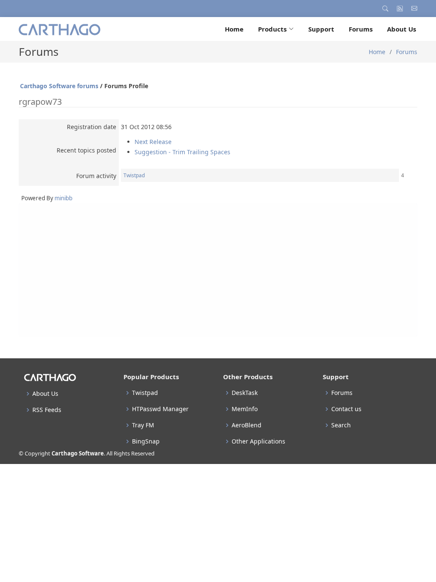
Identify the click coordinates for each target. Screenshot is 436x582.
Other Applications (258, 441)
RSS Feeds (46, 410)
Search (341, 425)
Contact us (346, 409)
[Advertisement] (218, 269)
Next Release (153, 142)
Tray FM (143, 425)
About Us (401, 29)
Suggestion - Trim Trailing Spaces (182, 152)
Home (234, 29)
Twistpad (134, 175)
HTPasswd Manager (160, 409)
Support (321, 29)
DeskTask (245, 393)
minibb (63, 198)
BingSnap (146, 441)
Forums (361, 29)
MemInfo (245, 409)
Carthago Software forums (59, 86)
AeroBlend (246, 425)
